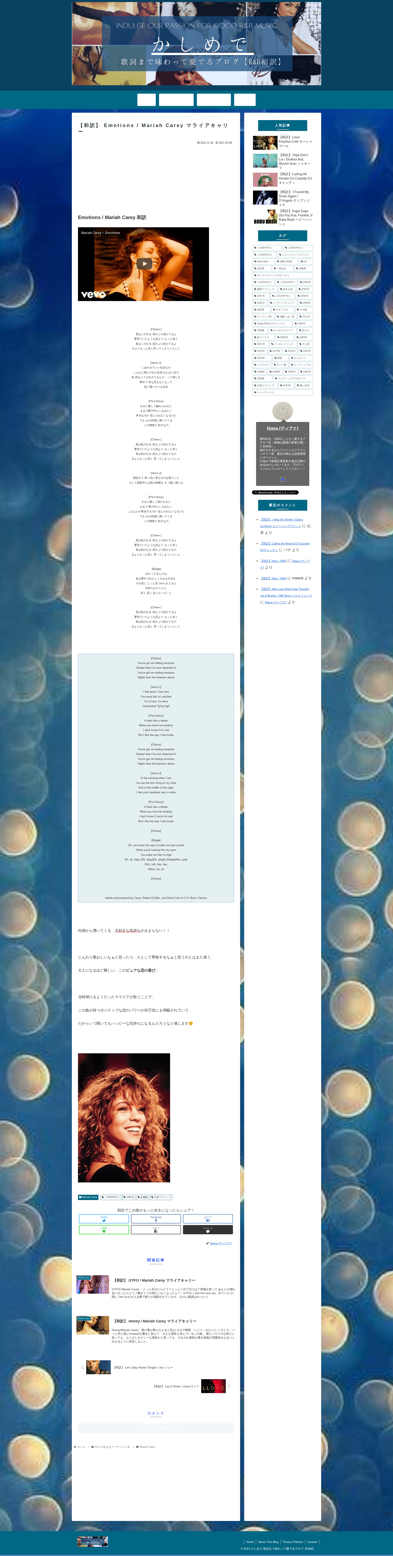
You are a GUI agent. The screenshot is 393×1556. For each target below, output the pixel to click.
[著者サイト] (282, 479)
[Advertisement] (156, 176)
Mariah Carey (89, 1197)
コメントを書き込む (156, 1428)
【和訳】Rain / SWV (273, 561)
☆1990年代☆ (112, 1197)
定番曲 (144, 1197)
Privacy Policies (293, 1541)
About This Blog (268, 1541)
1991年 (129, 1197)
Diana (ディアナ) (282, 428)
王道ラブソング (162, 1197)
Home (250, 1541)
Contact (312, 1541)
